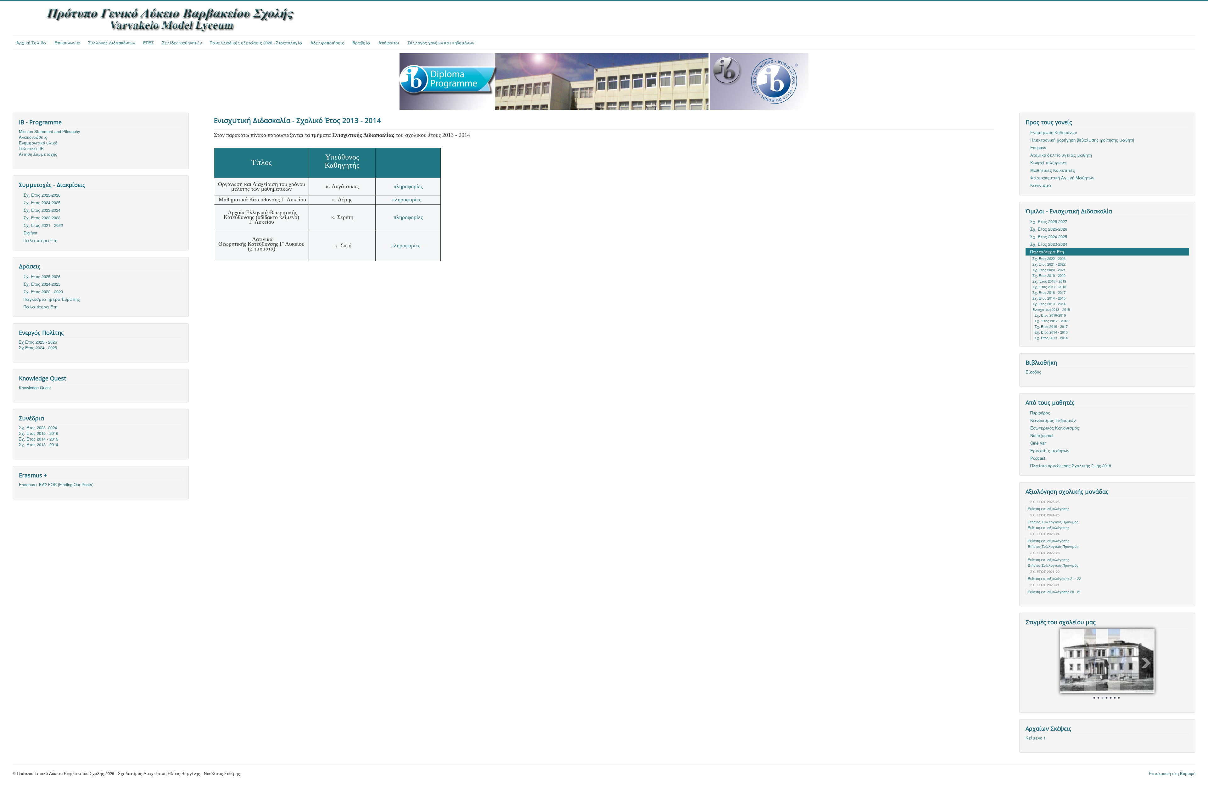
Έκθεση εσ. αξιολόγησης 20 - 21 (1054, 591)
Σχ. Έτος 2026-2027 (1048, 221)
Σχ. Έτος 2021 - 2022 (43, 225)
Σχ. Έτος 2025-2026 (42, 195)
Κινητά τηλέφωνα (1048, 163)
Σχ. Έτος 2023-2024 (42, 210)
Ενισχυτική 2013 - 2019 (1051, 309)
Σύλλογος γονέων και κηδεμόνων (440, 43)
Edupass (1038, 147)
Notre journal (1041, 435)
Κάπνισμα (1040, 185)
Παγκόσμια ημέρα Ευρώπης (52, 299)
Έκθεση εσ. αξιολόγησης (1048, 508)
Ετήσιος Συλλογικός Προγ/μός (1053, 521)
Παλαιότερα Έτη (40, 240)
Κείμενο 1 (1036, 737)
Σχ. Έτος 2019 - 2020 (1048, 275)
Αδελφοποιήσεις (327, 43)
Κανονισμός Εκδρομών (1053, 420)
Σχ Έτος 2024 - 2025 (38, 348)
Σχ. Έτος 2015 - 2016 (38, 433)
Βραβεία (361, 43)
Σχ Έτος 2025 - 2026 (38, 342)
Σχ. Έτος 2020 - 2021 (1048, 269)
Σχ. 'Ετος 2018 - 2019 (1049, 281)
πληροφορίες (408, 186)
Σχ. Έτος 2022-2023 (42, 218)
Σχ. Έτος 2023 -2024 (38, 427)
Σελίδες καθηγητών (182, 43)
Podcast (1037, 458)
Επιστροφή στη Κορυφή (1172, 772)
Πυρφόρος (1040, 413)
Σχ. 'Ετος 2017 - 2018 (1049, 286)
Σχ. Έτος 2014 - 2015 (38, 439)
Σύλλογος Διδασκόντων (111, 43)
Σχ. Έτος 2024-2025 (42, 202)
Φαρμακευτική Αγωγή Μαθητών (1062, 178)
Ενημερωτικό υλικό (38, 143)
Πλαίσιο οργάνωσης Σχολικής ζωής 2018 (1070, 466)
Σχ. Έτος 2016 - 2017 (1048, 292)
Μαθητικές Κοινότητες (1052, 170)
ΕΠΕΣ (148, 43)
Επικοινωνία (67, 43)
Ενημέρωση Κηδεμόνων (1053, 132)
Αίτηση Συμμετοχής (38, 154)
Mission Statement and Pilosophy (49, 131)
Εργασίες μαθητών (1049, 450)
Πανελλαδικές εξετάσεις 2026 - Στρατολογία (256, 43)
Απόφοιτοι (388, 43)
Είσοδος (1033, 372)
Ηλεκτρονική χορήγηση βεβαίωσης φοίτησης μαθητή (1082, 140)
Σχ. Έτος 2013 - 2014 (38, 444)
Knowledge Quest (35, 388)
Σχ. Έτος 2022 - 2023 (43, 292)
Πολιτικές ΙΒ (31, 148)
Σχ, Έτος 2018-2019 (1050, 315)
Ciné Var (1038, 443)
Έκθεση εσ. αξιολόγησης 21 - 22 (1054, 578)
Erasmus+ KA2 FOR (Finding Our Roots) (56, 484)
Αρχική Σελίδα (31, 43)
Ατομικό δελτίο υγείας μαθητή (1061, 155)
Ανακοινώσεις (33, 137)
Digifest (30, 233)
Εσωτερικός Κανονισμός (1054, 428)
